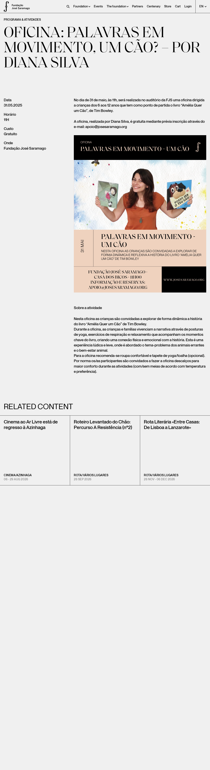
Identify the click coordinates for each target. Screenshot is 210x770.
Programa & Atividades (22, 19)
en (201, 6)
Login (188, 6)
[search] (68, 6)
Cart (178, 6)
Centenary (153, 6)
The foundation (116, 6)
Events (98, 6)
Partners (137, 6)
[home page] (5, 6)
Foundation (80, 6)
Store (167, 6)
